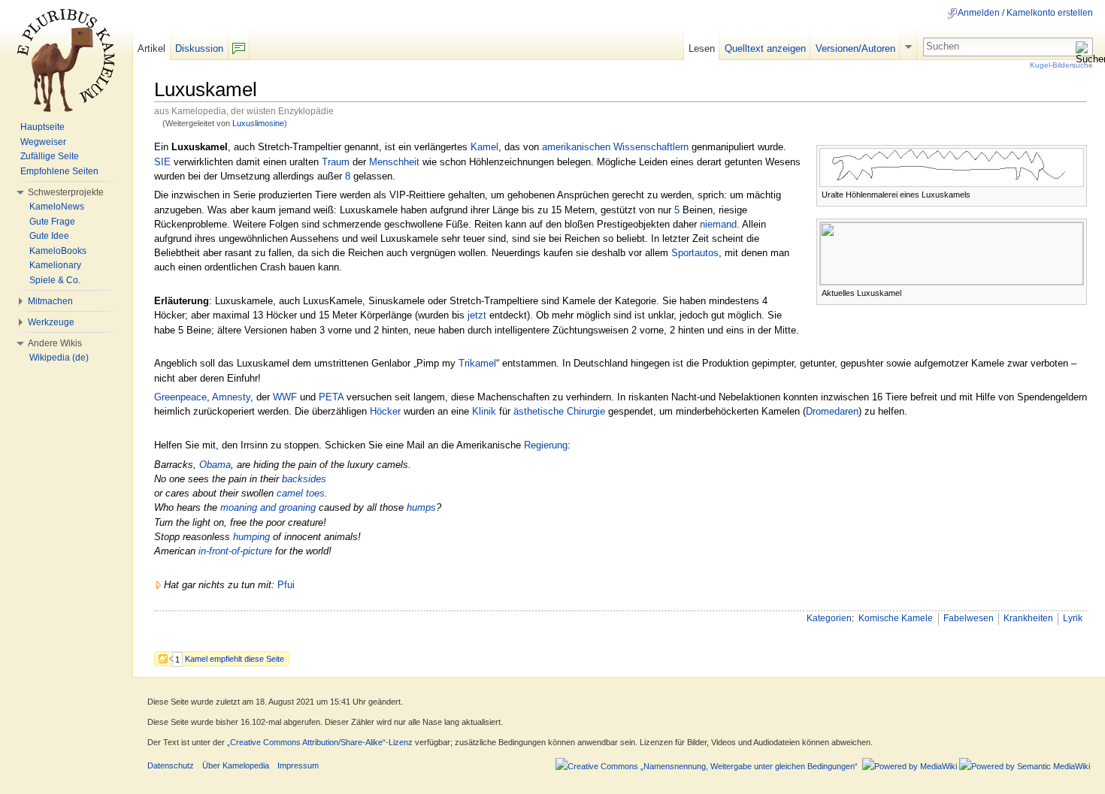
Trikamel (477, 363)
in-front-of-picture (235, 551)
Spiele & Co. (54, 280)
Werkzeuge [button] (51, 322)
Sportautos (695, 252)
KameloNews (56, 206)
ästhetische (538, 411)
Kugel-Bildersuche (1061, 65)
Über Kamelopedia (235, 765)
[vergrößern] (1076, 193)
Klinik (484, 411)
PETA (331, 397)
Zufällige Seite (49, 156)
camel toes (301, 493)
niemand (718, 224)
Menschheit (394, 162)
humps (421, 507)
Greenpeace (180, 397)
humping (251, 536)
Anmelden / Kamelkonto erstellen (1025, 13)
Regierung (546, 445)
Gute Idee (49, 236)
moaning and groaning (268, 507)
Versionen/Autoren (855, 48)
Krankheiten (1028, 618)
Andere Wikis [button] (55, 343)
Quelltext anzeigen (765, 48)
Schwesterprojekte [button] (66, 192)
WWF (285, 397)
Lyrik (1072, 618)
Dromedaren (832, 411)
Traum (336, 162)
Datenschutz (170, 765)
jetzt (477, 315)
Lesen (702, 48)
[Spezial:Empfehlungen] (166, 658)
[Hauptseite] (66, 60)
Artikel (151, 48)
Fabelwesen (968, 618)
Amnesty (231, 397)
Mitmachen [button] (50, 301)
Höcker (385, 411)
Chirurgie (586, 411)
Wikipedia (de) (59, 357)
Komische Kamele (895, 618)
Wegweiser (43, 142)
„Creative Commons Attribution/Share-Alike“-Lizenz (320, 742)
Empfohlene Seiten (59, 171)
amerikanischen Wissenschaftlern (615, 146)
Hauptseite (42, 127)
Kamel (484, 146)
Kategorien (829, 618)
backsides (304, 479)
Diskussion (199, 48)
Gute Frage (52, 221)
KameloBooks (57, 251)
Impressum (298, 765)
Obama (215, 464)
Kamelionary (55, 265)
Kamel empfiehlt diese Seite (234, 658)
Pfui (286, 584)
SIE (162, 162)
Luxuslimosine (258, 123)
